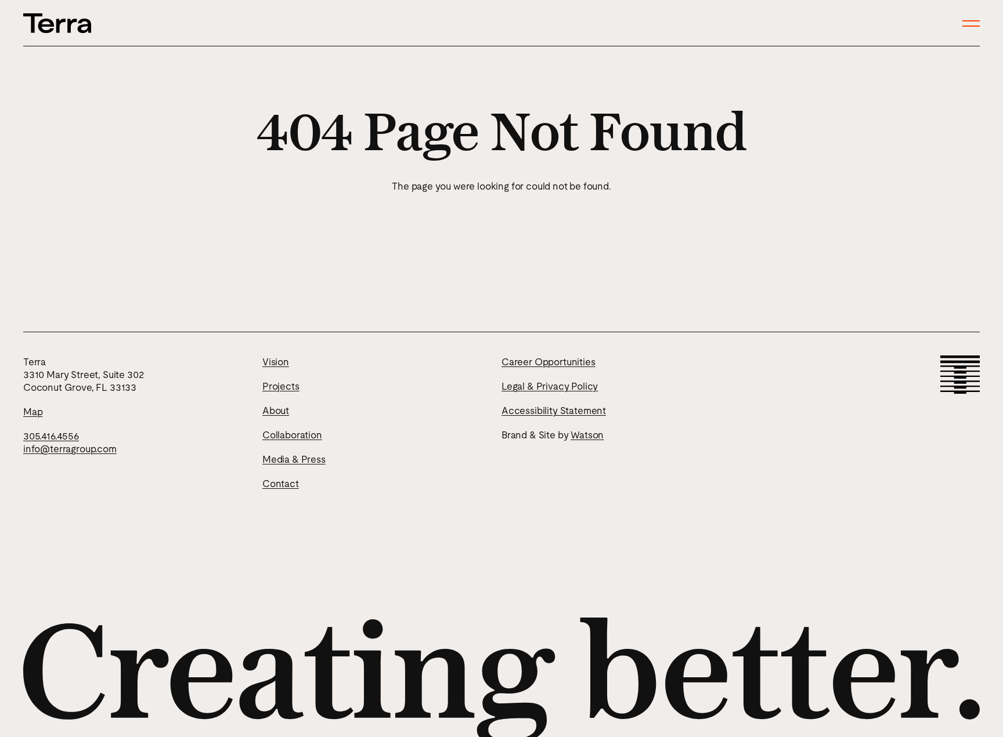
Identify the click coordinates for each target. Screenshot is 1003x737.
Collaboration (292, 435)
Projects (281, 386)
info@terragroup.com (70, 449)
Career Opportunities (548, 362)
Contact (280, 483)
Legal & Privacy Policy (549, 386)
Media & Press (294, 459)
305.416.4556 (51, 436)
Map (32, 411)
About (275, 410)
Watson (587, 435)
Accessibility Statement (553, 410)
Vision (275, 362)
